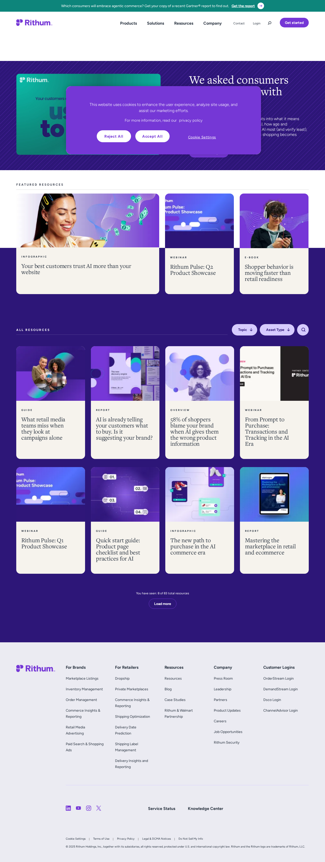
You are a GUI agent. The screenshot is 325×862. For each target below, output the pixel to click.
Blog (168, 689)
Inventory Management (84, 689)
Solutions (155, 23)
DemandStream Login (280, 689)
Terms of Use (101, 838)
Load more (162, 604)
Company (212, 23)
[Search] (303, 330)
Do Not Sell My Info (190, 838)
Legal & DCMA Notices (156, 838)
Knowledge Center (205, 808)
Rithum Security (226, 742)
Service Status (161, 808)
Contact (239, 23)
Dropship (122, 678)
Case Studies (175, 700)
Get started (294, 23)
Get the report (243, 6)
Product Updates (227, 710)
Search (269, 21)
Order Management (81, 700)
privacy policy (191, 120)
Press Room (223, 678)
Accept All (152, 136)
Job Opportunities (228, 732)
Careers (220, 721)
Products (128, 23)
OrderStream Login (278, 678)
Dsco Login (272, 700)
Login (257, 23)
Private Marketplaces (131, 689)
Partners (220, 700)
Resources (183, 23)
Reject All (113, 136)
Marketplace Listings (82, 678)
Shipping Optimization (132, 716)
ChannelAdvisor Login (280, 710)
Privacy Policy (126, 838)
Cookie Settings (76, 838)
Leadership (222, 689)
